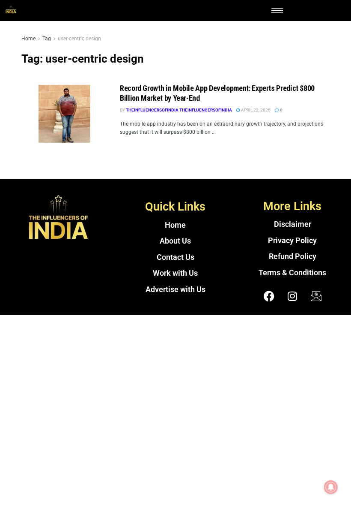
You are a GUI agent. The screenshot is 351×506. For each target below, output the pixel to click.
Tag (46, 39)
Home (28, 39)
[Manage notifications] (331, 487)
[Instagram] (292, 296)
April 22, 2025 (255, 110)
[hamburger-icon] (277, 10)
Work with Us (175, 273)
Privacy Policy (292, 240)
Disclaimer (292, 224)
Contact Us (175, 257)
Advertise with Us (175, 289)
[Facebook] (269, 296)
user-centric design (79, 39)
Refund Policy (292, 256)
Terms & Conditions (292, 272)
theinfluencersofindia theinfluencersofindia (179, 110)
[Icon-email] (316, 296)
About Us (175, 241)
